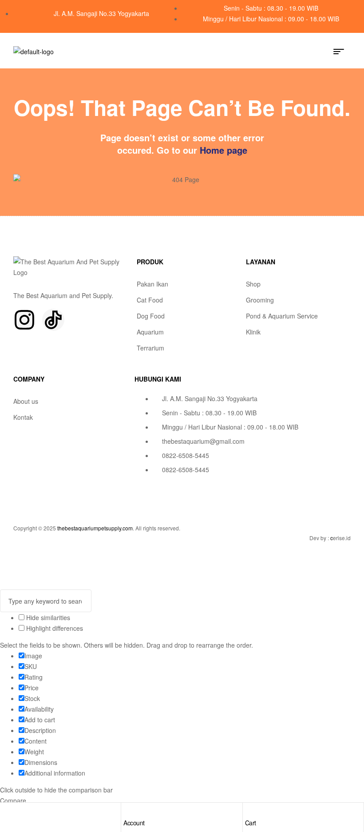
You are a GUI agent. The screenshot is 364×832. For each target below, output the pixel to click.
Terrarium (150, 347)
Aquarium (150, 331)
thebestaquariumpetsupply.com (95, 528)
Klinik (253, 331)
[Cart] (249, 811)
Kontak (23, 417)
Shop (253, 283)
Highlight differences (53, 628)
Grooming (260, 299)
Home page (223, 149)
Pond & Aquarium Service (282, 315)
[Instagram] (24, 320)
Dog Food (151, 315)
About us (25, 401)
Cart (250, 822)
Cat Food (150, 299)
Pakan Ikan (152, 283)
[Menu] (342, 51)
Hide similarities (47, 617)
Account (134, 822)
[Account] (127, 811)
